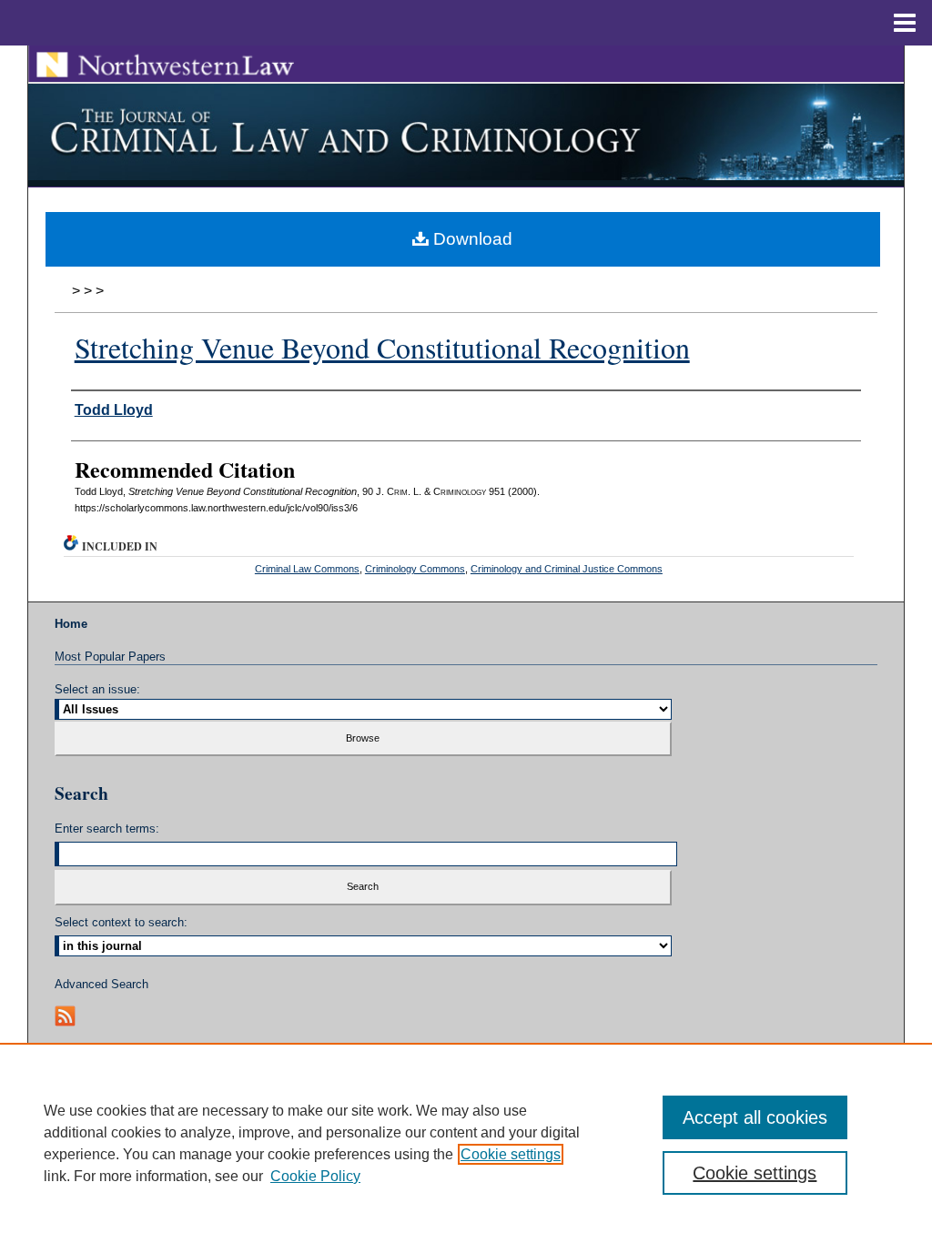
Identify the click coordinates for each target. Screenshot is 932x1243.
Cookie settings (511, 1154)
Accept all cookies (755, 1117)
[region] (466, 1143)
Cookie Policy (315, 1176)
